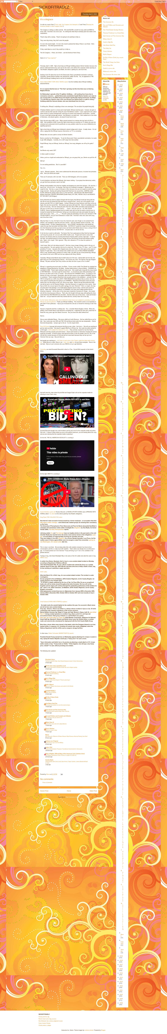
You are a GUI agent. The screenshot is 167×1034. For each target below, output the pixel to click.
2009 (121, 998)
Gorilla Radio (49, 760)
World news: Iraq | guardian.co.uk (55, 666)
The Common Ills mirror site (111, 74)
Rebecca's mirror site (109, 71)
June (122, 159)
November (122, 124)
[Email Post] (61, 774)
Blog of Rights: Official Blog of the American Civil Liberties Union (65, 753)
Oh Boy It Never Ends (51, 697)
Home (69, 791)
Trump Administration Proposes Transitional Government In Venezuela (63, 749)
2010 (121, 994)
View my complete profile (106, 98)
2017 (121, 964)
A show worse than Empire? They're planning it (57, 680)
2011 (121, 990)
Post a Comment (47, 782)
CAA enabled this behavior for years (58, 330)
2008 (121, 1003)
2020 (121, 110)
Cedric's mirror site (109, 68)
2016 (121, 969)
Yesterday (43, 349)
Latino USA (48, 747)
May (122, 163)
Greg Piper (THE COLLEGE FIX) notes (51, 517)
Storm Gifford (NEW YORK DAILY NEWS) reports (54, 82)
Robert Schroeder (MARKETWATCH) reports (61, 633)
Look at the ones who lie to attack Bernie (56, 724)
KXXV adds (43, 571)
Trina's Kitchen (49, 728)
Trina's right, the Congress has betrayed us (67, 24)
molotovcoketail (89, 1030)
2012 (121, 986)
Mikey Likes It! (49, 722)
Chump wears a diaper (45, 1025)
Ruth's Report (49, 684)
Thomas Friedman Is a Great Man (113, 33)
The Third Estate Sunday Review (113, 30)
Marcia (107, 84)
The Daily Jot (107, 48)
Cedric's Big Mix (108, 42)
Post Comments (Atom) (72, 797)
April (122, 169)
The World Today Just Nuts (111, 62)
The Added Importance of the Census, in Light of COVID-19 (60, 755)
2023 (121, 97)
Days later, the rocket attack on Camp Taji (52, 617)
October (122, 131)
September (122, 140)
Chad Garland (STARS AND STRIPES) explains (53, 601)
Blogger (103, 1030)
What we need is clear (51, 730)
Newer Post (44, 791)
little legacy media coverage (48, 522)
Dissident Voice (50, 659)
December (122, 116)
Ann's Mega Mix (108, 65)
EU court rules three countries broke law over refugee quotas (61, 667)
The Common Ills (108, 22)
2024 (121, 93)
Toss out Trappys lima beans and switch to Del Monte (59, 686)
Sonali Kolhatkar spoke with (48, 512)
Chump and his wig (44, 1016)
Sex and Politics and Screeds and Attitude (58, 716)
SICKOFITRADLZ (54, 7)
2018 (121, 960)
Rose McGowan (44, 326)
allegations (77, 527)
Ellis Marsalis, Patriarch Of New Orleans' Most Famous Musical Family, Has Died (66, 736)
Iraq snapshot (51, 58)
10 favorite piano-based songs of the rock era (57, 711)
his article (52, 513)
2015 (121, 973)
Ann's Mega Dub (50, 678)
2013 (121, 981)
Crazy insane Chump (44, 1023)
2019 (121, 956)
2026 (121, 85)
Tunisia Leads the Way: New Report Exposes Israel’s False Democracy (64, 661)
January (122, 950)
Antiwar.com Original (51, 741)
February (122, 942)
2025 (121, 89)
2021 (121, 106)
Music (47, 735)
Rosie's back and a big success (47, 1019)
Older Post (93, 791)
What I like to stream (50, 692)
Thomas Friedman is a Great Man (55, 672)
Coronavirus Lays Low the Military (54, 742)
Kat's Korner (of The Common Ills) (55, 709)
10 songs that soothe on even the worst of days (57, 705)
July (122, 153)
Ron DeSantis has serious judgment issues (51, 1021)
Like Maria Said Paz (51, 703)
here (65, 342)
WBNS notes (43, 557)
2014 (121, 977)
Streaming (48, 698)
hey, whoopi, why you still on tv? (53, 717)
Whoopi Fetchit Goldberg (51, 673)
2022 (121, 102)
